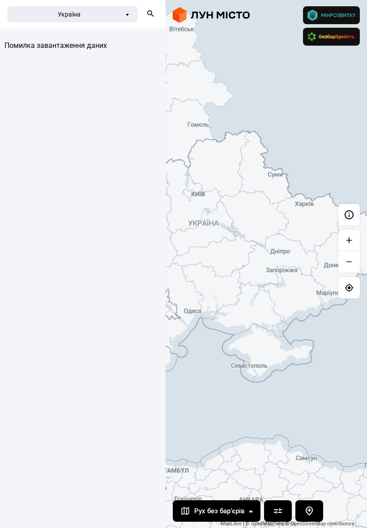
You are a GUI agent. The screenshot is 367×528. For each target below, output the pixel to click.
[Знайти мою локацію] (349, 287)
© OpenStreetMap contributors (319, 524)
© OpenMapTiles (265, 524)
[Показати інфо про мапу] (349, 215)
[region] (183, 264)
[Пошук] (150, 14)
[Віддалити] (349, 262)
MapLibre (231, 524)
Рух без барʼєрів (219, 511)
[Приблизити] (349, 240)
